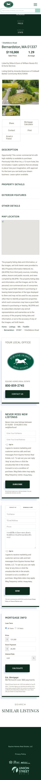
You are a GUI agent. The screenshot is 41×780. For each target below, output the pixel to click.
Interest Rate (9, 654)
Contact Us (17, 394)
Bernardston (9, 330)
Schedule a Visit (28, 507)
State (20, 32)
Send (17, 591)
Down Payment (10, 645)
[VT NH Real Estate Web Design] (20, 770)
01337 (18, 330)
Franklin (26, 327)
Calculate (17, 668)
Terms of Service (15, 601)
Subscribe (17, 484)
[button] (37, 10)
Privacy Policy (27, 475)
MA (19, 327)
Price (20, 23)
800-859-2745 (14, 385)
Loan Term (9, 623)
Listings (12, 327)
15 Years (20, 628)
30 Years (11, 628)
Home (4, 327)
